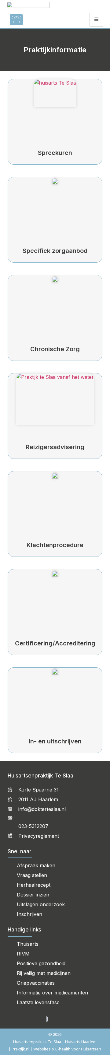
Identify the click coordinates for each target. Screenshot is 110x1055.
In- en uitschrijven (55, 741)
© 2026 (54, 1034)
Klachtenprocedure (55, 545)
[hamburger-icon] (96, 20)
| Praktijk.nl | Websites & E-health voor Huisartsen (55, 1049)
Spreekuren (55, 152)
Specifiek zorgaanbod (55, 250)
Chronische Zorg (55, 349)
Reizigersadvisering (55, 447)
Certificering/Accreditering (55, 643)
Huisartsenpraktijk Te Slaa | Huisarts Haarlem (55, 1041)
